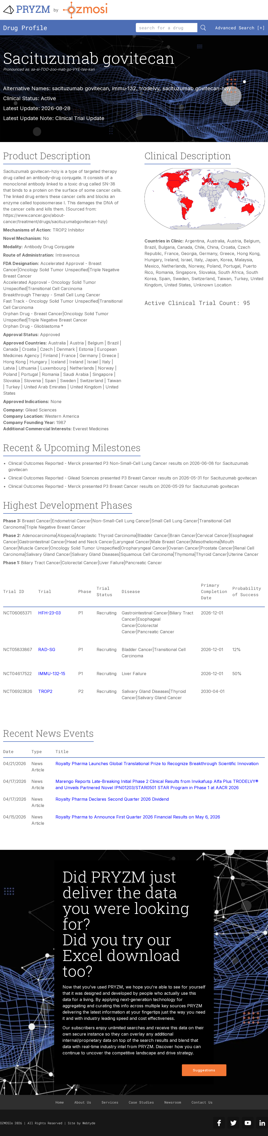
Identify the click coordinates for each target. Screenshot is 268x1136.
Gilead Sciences (41, 409)
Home (59, 1102)
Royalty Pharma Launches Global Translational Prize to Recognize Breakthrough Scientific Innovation (157, 763)
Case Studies (141, 1102)
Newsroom (172, 1102)
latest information (107, 1012)
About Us (82, 1102)
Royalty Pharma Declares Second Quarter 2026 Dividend (112, 799)
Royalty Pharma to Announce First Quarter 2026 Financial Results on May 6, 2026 (137, 816)
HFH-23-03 (49, 612)
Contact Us (202, 1102)
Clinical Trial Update (79, 118)
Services (110, 1102)
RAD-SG (46, 649)
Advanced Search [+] (240, 27)
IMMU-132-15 (51, 673)
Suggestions (204, 1070)
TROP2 (45, 691)
